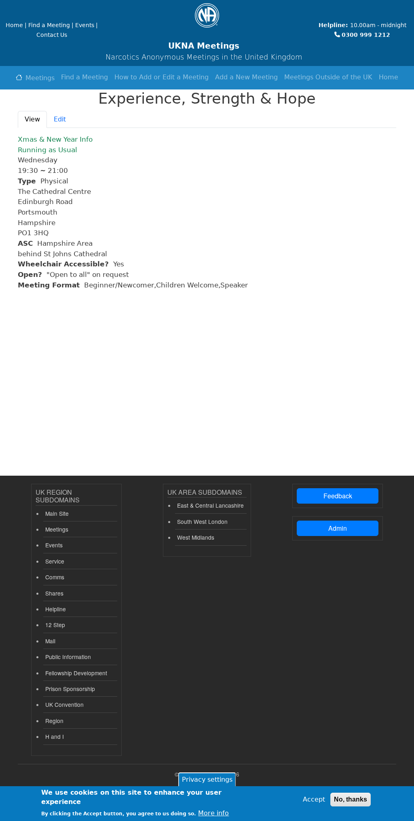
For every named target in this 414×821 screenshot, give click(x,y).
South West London (202, 521)
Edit (60, 119)
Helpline (55, 609)
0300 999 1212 (366, 35)
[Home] (207, 15)
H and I (54, 736)
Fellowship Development (76, 673)
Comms (54, 577)
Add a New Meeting (246, 77)
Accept (314, 799)
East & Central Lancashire (210, 505)
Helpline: (333, 25)
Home (388, 77)
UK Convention (64, 704)
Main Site (57, 513)
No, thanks (350, 799)
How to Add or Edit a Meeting (161, 77)
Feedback (337, 495)
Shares (54, 593)
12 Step (55, 625)
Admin (337, 528)
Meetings (40, 78)
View (32, 119)
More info (213, 813)
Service (54, 561)
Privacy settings (207, 779)
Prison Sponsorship (70, 689)
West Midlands (195, 537)
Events (54, 545)
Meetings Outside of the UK (328, 77)
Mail (50, 641)
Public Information (68, 657)
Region (54, 721)
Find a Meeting (84, 77)
